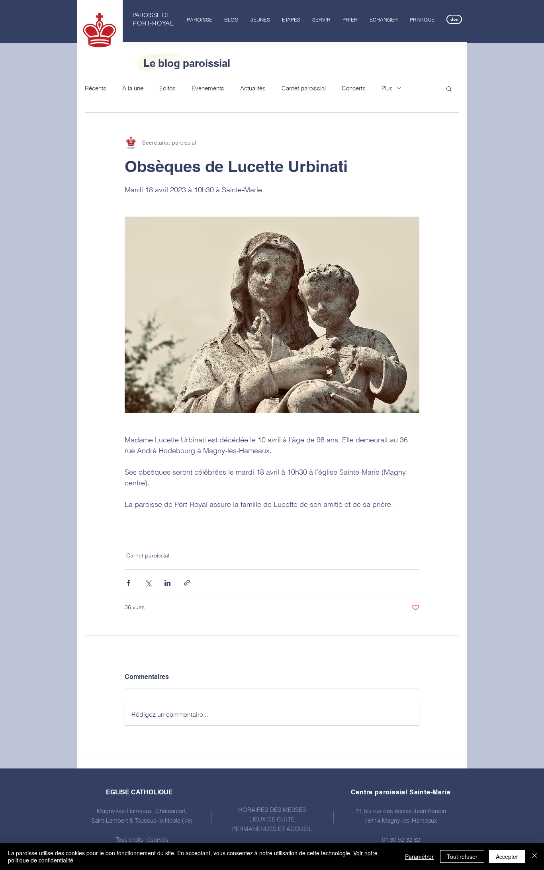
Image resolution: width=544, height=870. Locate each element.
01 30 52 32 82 (401, 839)
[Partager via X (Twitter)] (148, 583)
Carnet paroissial (304, 88)
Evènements (208, 88)
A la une (132, 88)
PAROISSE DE (151, 15)
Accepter (507, 856)
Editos (167, 88)
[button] (199, 19)
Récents (95, 88)
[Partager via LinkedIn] (167, 583)
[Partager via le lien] (187, 583)
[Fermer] (534, 856)
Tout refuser (462, 856)
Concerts (354, 88)
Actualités (253, 88)
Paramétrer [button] (419, 856)
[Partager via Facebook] (128, 583)
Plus (387, 88)
